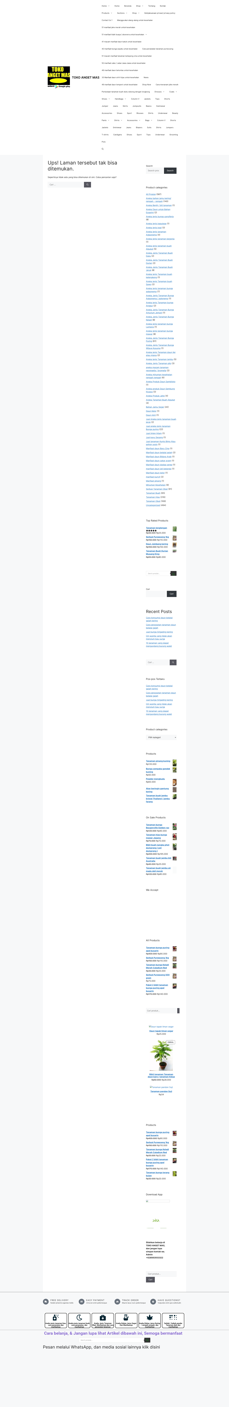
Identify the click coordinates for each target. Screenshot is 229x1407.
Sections (121, 13)
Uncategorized (153, 505)
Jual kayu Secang (154, 437)
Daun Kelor (151, 411)
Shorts (167, 99)
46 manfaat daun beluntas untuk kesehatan (120, 70)
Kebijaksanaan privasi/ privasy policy (159, 13)
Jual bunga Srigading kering (159, 632)
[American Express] (147, 897)
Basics (148, 106)
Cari (148, 589)
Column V (135, 99)
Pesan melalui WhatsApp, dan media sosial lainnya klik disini (101, 1346)
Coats (171, 92)
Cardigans (117, 134)
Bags (147, 120)
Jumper (105, 106)
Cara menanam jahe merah (167, 84)
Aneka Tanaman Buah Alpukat (160, 400)
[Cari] (87, 185)
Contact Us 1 (107, 20)
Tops (157, 99)
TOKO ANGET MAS (85, 77)
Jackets (147, 99)
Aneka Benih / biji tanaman (159, 205)
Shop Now (146, 84)
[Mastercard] (147, 901)
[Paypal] (147, 909)
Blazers (139, 127)
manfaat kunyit (153, 477)
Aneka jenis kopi (154, 227)
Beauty (175, 113)
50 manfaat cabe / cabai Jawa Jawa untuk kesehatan (124, 63)
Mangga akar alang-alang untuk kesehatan (135, 20)
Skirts (125, 106)
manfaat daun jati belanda (158, 469)
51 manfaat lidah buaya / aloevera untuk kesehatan (123, 34)
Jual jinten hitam (154, 433)
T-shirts (105, 134)
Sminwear (117, 127)
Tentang (151, 6)
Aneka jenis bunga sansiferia (160, 216)
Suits (149, 127)
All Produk (151, 194)
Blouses (140, 113)
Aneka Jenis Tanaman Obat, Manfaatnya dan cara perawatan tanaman (102, 1325)
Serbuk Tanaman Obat (157, 489)
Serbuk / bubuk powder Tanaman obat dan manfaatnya (173, 1325)
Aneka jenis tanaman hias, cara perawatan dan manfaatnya (55, 1325)
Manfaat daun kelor (155, 473)
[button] (102, 149)
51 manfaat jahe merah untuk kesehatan (118, 27)
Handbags (119, 99)
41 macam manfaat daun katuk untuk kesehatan (121, 42)
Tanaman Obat (153, 501)
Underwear (162, 113)
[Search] (174, 573)
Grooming (173, 134)
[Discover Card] (147, 917)
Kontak (163, 6)
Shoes (104, 99)
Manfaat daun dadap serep (159, 465)
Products (105, 13)
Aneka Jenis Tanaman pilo (158, 363)
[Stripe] (147, 921)
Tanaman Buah (153, 493)
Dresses (158, 92)
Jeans (115, 106)
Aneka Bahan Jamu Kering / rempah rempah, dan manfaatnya (149, 1325)
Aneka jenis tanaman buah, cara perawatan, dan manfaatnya (79, 1325)
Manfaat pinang (153, 481)
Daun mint (151, 415)
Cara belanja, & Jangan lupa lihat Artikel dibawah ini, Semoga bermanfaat (113, 1333)
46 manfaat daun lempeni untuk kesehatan (120, 84)
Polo (104, 142)
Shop (138, 6)
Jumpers (169, 127)
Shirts (150, 113)
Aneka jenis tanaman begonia (160, 239)
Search (149, 166)
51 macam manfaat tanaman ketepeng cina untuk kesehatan (127, 56)
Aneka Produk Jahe (155, 396)
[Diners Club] (147, 913)
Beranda (127, 6)
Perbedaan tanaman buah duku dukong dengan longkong (126, 92)
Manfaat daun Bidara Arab (159, 456)
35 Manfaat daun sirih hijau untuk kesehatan (120, 77)
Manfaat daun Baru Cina (157, 448)
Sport (129, 113)
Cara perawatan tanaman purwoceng (157, 49)
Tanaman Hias (153, 497)
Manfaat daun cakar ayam (158, 460)
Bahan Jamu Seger (155, 407)
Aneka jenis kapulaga (156, 223)
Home (104, 6)
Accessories (107, 113)
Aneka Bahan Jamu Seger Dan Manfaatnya (126, 1324)
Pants (104, 120)
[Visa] (147, 905)
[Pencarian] (178, 1010)
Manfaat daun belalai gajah (159, 452)
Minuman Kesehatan (156, 485)
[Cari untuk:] (66, 184)
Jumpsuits (137, 106)
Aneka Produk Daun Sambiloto (160, 381)
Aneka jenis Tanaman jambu (159, 359)
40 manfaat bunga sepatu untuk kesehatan (120, 49)
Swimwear (160, 106)
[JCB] (147, 925)
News (146, 77)
